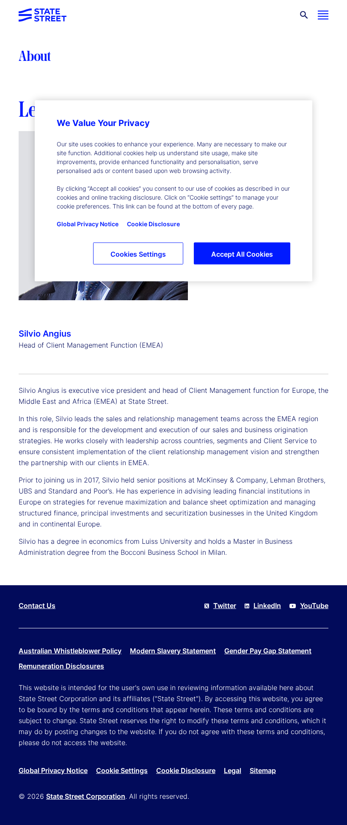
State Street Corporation (85, 796)
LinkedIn (267, 605)
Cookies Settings (138, 254)
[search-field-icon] (304, 15)
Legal (232, 770)
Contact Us (37, 605)
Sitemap (263, 770)
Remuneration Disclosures (61, 666)
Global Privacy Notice (53, 770)
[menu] (323, 15)
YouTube (314, 605)
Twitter (224, 605)
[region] (173, 190)
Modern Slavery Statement (173, 651)
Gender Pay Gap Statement (267, 651)
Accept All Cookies (242, 254)
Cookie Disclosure (185, 770)
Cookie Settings (122, 770)
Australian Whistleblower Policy (70, 651)
